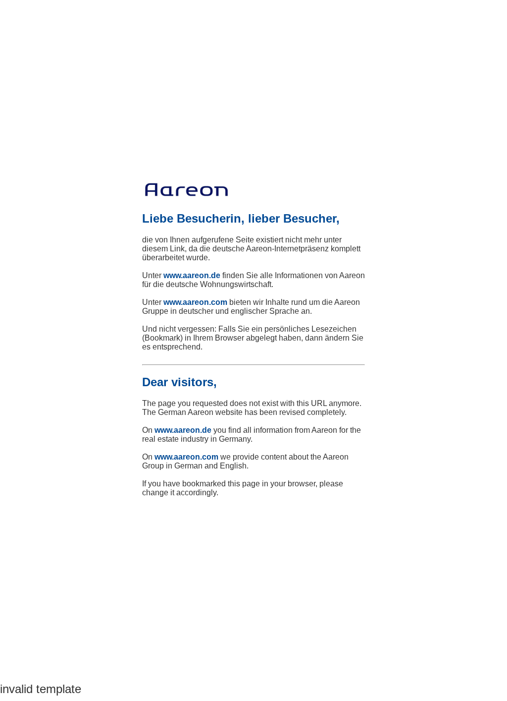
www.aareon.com (195, 302)
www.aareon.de (191, 275)
